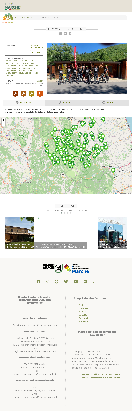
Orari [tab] (110, 103)
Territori (83, 318)
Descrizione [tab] (26, 103)
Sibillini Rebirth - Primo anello (20, 68)
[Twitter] (66, 282)
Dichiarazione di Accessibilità (104, 378)
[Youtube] (76, 282)
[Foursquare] (94, 282)
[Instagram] (47, 282)
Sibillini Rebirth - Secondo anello (21, 66)
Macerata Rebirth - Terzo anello (21, 61)
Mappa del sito (88, 331)
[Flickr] (85, 282)
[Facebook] (38, 282)
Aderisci (83, 321)
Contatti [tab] (68, 103)
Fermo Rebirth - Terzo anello (19, 63)
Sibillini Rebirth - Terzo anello (20, 71)
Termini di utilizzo (91, 374)
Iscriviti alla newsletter (102, 333)
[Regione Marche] (53, 268)
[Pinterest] (56, 282)
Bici (81, 305)
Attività (83, 311)
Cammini (83, 308)
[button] (91, 134)
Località (83, 315)
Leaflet (115, 193)
